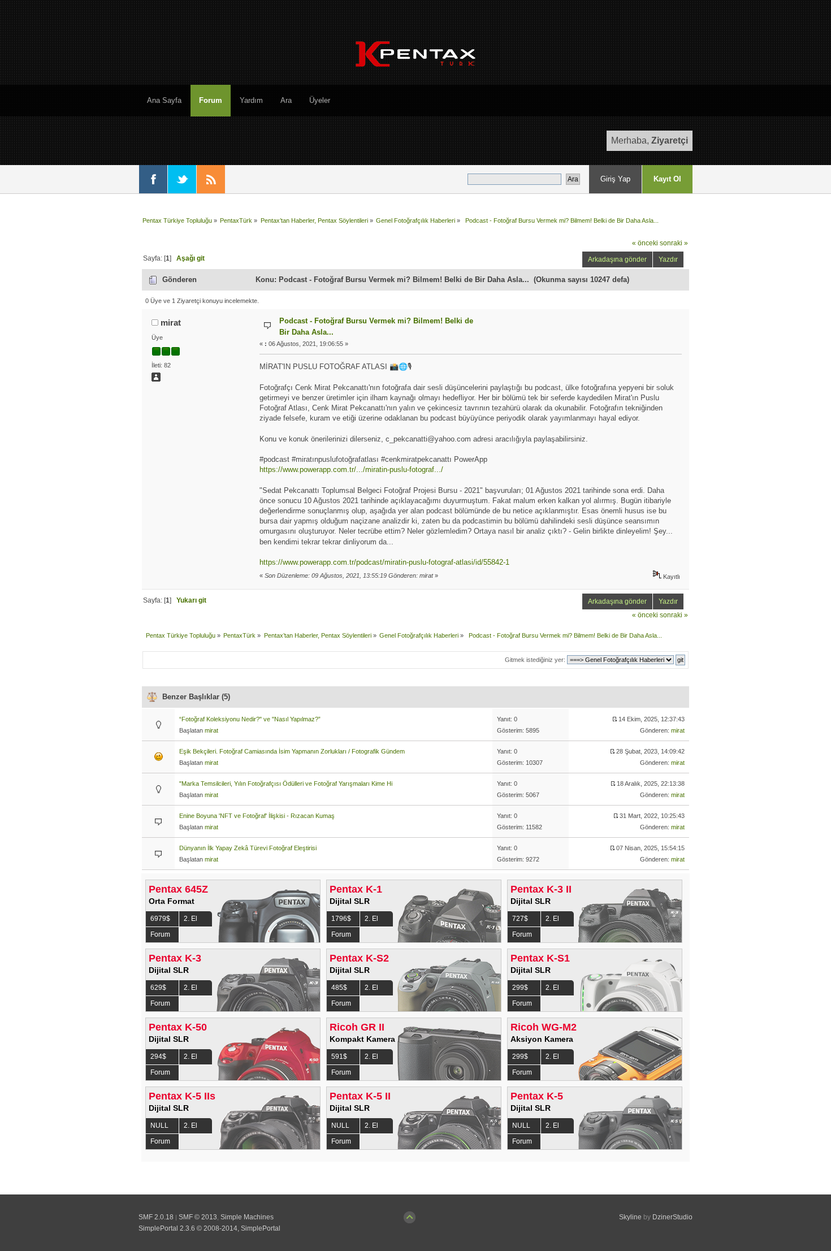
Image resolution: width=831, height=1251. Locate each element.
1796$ (341, 919)
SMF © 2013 (198, 1217)
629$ (158, 988)
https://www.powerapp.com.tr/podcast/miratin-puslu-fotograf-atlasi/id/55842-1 (384, 562)
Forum (160, 934)
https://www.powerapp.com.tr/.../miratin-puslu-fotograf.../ (351, 469)
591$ (339, 1056)
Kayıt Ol (667, 179)
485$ (339, 988)
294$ (158, 1056)
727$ (520, 919)
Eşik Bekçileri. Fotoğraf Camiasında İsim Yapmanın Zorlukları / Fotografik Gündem (292, 751)
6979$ (160, 919)
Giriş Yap (615, 179)
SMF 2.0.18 (156, 1217)
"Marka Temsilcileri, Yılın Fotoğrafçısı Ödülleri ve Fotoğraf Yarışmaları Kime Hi (285, 783)
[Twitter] (182, 179)
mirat (171, 322)
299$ (520, 988)
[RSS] (211, 179)
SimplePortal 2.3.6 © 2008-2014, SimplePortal (209, 1228)
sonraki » (674, 242)
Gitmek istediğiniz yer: (535, 659)
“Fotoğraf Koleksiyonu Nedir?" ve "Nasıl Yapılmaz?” (250, 719)
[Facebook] (153, 179)
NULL (159, 1125)
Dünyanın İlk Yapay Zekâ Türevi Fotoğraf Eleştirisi (248, 848)
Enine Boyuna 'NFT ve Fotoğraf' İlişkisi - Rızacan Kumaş (257, 815)
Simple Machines (247, 1217)
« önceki (645, 242)
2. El (190, 919)
